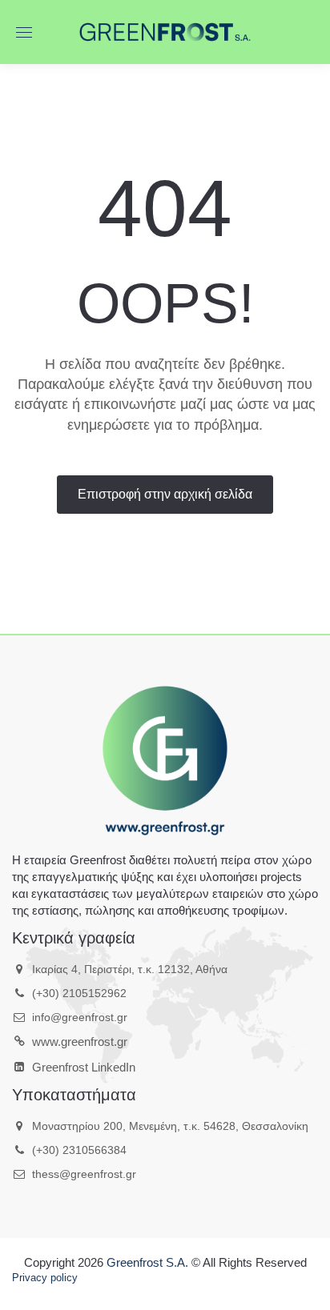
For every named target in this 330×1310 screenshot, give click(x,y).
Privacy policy (45, 1278)
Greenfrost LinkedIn (83, 1067)
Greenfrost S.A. (147, 1262)
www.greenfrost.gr (79, 1041)
